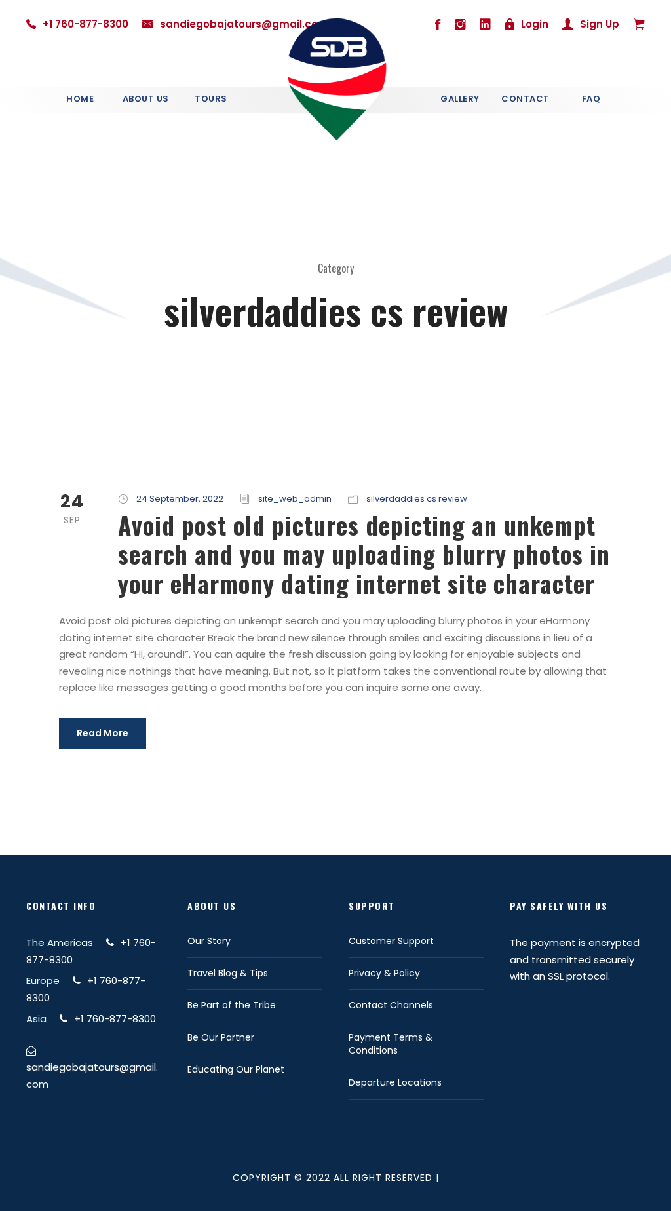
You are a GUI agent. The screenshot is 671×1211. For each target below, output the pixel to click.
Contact (525, 98)
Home (80, 98)
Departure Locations (395, 1082)
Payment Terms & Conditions (390, 1044)
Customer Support (391, 940)
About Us (146, 98)
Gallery (460, 98)
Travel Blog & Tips (227, 973)
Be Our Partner (220, 1037)
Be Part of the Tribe (231, 1005)
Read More (102, 733)
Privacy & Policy (384, 973)
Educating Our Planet (235, 1069)
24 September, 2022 (179, 498)
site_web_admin (295, 498)
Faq (591, 98)
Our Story (209, 940)
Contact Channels (391, 1005)
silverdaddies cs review (416, 498)
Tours (211, 98)
